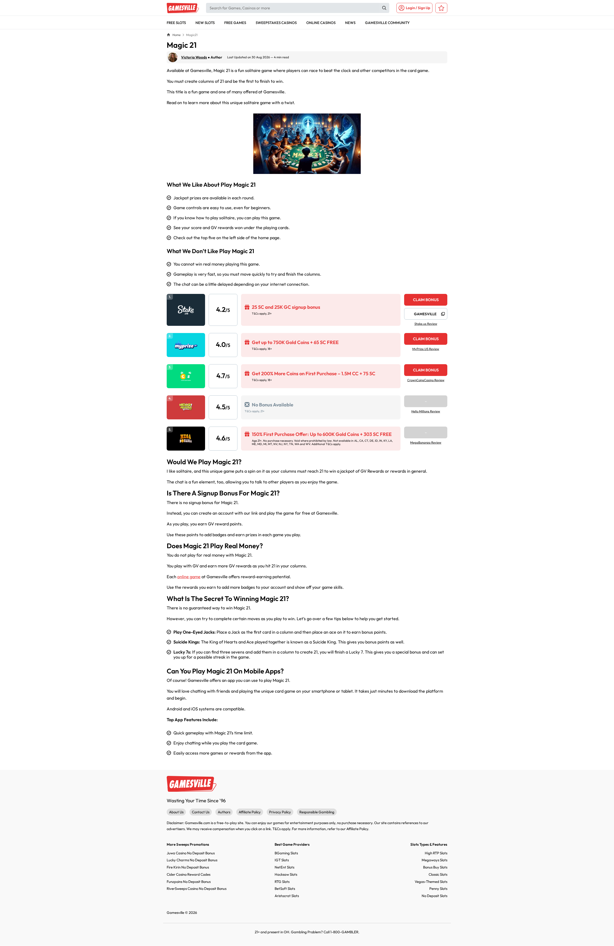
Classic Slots (438, 874)
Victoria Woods (194, 57)
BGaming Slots (286, 853)
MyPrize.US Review (425, 349)
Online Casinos (321, 22)
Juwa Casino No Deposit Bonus (191, 853)
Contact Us (200, 812)
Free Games (235, 22)
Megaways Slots (434, 860)
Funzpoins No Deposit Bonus (189, 881)
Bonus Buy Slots (435, 867)
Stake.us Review (425, 324)
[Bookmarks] (441, 8)
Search (384, 8)
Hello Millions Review (425, 411)
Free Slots (176, 22)
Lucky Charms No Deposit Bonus (192, 860)
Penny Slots (438, 888)
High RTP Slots (436, 853)
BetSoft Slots (285, 888)
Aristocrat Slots (287, 895)
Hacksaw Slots (286, 874)
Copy (443, 313)
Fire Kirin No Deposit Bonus (188, 867)
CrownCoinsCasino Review (425, 380)
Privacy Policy (280, 812)
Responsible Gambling (316, 812)
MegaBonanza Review (425, 442)
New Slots (205, 22)
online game (189, 576)
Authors (224, 812)
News (350, 22)
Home (176, 35)
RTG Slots (282, 881)
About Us (176, 812)
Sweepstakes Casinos (276, 22)
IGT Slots (282, 860)
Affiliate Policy (250, 812)
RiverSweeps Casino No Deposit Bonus (196, 888)
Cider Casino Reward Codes (188, 874)
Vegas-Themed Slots (431, 881)
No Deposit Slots (434, 895)
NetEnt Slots (284, 867)
